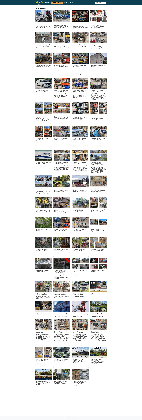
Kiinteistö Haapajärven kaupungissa (41, 231)
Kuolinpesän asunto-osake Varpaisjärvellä (61, 316)
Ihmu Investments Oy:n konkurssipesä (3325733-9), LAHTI (98, 23)
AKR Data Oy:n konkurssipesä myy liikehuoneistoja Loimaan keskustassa (98, 294)
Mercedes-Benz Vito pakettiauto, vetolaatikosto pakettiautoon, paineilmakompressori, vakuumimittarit (60, 232)
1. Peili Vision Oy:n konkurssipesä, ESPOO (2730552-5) (79, 115)
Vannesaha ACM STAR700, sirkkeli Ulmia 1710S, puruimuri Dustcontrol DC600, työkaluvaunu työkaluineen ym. (80, 232)
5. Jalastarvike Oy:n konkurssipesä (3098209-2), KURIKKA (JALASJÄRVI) (61, 115)
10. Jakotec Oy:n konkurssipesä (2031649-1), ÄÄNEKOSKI (42, 332)
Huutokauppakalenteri (57, 2)
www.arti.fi (77, 418)
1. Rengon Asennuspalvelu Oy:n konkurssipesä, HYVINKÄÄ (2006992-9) (80, 24)
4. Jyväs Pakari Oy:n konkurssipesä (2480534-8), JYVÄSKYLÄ (79, 163)
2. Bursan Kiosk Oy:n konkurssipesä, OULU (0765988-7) (61, 250)
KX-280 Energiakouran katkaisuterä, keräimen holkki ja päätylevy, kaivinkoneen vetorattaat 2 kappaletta (43, 297)
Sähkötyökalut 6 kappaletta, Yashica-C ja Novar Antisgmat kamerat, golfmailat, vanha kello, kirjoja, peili (61, 212)
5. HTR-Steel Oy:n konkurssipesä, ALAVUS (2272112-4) (60, 139)
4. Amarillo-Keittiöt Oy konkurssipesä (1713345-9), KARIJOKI (98, 188)
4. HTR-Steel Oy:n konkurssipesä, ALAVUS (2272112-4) (79, 230)
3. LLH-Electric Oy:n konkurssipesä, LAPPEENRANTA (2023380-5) (61, 294)
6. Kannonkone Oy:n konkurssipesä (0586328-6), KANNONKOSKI (97, 91)
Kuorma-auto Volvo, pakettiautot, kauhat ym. (80, 296)
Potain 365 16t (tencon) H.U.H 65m (78, 316)
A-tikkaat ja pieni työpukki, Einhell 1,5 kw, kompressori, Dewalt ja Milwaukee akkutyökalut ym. (61, 47)
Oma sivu (71, 2)
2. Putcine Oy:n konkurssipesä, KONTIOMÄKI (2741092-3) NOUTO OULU (43, 139)
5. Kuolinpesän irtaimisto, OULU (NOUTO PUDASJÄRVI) (79, 250)
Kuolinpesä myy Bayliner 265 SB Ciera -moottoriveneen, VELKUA (43, 163)
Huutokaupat (47, 2)
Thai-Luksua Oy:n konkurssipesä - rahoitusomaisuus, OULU (42, 271)
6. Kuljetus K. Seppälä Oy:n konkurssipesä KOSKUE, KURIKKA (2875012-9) (97, 230)
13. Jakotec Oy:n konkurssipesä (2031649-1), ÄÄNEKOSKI (97, 332)
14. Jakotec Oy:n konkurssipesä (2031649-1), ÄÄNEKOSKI (42, 360)
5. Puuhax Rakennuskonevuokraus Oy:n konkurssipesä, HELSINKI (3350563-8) (80, 314)
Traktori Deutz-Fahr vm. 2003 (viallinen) (79, 211)
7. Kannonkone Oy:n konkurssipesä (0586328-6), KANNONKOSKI (42, 115)
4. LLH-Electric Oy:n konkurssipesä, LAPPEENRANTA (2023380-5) (98, 210)
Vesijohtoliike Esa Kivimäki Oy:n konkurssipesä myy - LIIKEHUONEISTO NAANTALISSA (60, 382)
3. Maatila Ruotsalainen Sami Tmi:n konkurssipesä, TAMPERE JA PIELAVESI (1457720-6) (79, 382)
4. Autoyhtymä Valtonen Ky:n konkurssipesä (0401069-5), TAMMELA (41, 189)
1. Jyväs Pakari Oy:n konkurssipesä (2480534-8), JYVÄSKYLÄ (79, 139)
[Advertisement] (71, 404)
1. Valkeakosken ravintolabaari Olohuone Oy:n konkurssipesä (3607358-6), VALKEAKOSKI (60, 271)
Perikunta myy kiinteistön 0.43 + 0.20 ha (97, 316)
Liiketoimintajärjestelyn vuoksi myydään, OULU (78, 188)
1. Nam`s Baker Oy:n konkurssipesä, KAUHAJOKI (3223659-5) (79, 45)
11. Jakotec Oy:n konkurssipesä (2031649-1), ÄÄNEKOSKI (60, 332)
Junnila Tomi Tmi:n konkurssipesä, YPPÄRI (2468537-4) (60, 188)
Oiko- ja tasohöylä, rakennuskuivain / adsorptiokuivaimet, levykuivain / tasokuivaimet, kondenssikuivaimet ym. (80, 27)
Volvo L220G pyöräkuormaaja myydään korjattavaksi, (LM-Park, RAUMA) (43, 66)
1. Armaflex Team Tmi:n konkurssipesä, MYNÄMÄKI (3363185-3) (61, 23)
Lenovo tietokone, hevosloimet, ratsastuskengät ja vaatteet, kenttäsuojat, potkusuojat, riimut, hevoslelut (97, 26)
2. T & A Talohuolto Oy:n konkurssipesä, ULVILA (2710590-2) (43, 210)
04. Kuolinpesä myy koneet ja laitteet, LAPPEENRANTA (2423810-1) (80, 294)
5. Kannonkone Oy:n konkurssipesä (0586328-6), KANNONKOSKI (79, 91)
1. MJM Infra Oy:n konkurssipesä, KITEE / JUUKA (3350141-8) (42, 294)
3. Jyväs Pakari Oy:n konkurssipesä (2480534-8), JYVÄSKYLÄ (61, 163)
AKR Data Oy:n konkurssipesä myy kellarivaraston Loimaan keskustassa (43, 314)
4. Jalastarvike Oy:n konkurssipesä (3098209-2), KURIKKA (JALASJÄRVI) (98, 250)
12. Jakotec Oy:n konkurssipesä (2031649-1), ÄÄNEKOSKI (79, 332)
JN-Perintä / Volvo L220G (40, 67)
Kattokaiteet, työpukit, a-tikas (58, 251)
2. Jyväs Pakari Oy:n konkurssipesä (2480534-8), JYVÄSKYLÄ (98, 139)
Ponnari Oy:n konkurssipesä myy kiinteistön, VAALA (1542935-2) (42, 250)
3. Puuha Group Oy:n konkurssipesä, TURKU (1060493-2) (79, 66)
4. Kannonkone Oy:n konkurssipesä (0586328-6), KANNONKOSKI (61, 91)
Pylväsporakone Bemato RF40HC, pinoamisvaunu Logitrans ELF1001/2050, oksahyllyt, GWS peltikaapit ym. (60, 141)
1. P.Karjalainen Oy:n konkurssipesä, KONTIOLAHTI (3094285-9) (43, 45)
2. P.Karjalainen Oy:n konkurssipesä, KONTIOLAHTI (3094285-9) (61, 45)
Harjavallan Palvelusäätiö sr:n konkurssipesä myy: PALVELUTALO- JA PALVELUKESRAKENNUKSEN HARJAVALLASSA (43, 383)
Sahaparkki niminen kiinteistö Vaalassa (42, 251)
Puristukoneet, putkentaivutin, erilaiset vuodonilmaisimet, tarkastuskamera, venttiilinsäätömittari (97, 119)
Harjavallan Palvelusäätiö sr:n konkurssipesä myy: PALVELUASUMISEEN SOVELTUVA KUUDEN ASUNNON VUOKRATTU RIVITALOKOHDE (97, 361)
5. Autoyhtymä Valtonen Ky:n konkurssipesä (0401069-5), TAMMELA (41, 24)
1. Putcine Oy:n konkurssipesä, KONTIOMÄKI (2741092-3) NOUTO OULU (97, 116)
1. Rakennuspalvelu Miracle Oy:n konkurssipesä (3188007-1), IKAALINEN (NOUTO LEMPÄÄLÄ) (97, 163)
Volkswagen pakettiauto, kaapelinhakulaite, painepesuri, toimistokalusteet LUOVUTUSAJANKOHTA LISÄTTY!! (79, 274)
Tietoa (65, 2)
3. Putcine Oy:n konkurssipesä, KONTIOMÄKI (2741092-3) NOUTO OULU (61, 66)
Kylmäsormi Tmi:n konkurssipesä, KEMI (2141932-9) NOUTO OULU (60, 230)
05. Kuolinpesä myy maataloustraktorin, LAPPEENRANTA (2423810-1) (80, 210)
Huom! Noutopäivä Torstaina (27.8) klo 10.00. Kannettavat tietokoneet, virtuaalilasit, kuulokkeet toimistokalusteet (80, 118)
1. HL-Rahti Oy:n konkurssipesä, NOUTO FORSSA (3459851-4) (42, 91)
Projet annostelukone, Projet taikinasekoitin (79, 46)
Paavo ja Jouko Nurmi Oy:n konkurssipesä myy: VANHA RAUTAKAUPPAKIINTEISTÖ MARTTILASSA (78, 361)
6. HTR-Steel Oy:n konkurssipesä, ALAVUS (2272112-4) (97, 45)
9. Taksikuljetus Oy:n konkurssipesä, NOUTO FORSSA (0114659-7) (61, 360)
